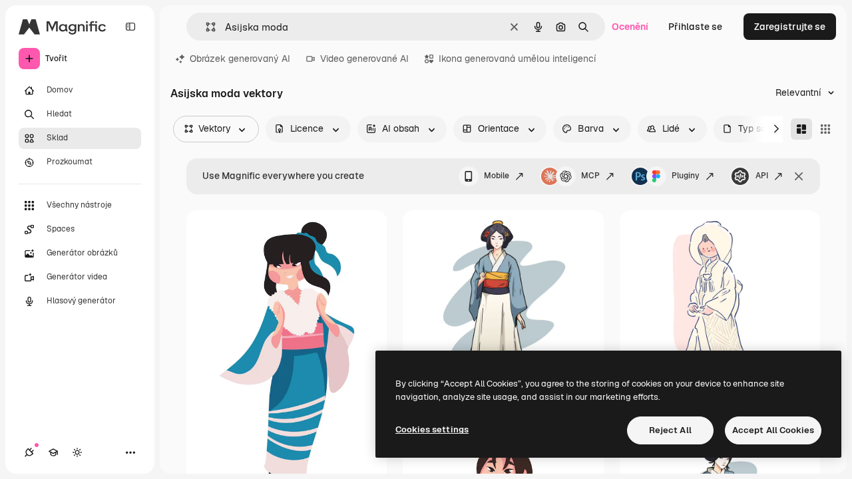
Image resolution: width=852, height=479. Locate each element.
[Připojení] (29, 452)
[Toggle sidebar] (130, 26)
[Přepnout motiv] (77, 452)
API (761, 175)
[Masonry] (801, 129)
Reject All (670, 430)
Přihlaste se (695, 27)
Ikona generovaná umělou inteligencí (517, 59)
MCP (590, 175)
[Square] (825, 129)
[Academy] (53, 452)
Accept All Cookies (773, 430)
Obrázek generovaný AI (240, 59)
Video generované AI (364, 59)
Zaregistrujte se (789, 27)
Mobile (496, 175)
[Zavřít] (798, 176)
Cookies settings (432, 429)
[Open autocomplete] (205, 27)
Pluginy (686, 175)
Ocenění (630, 27)
